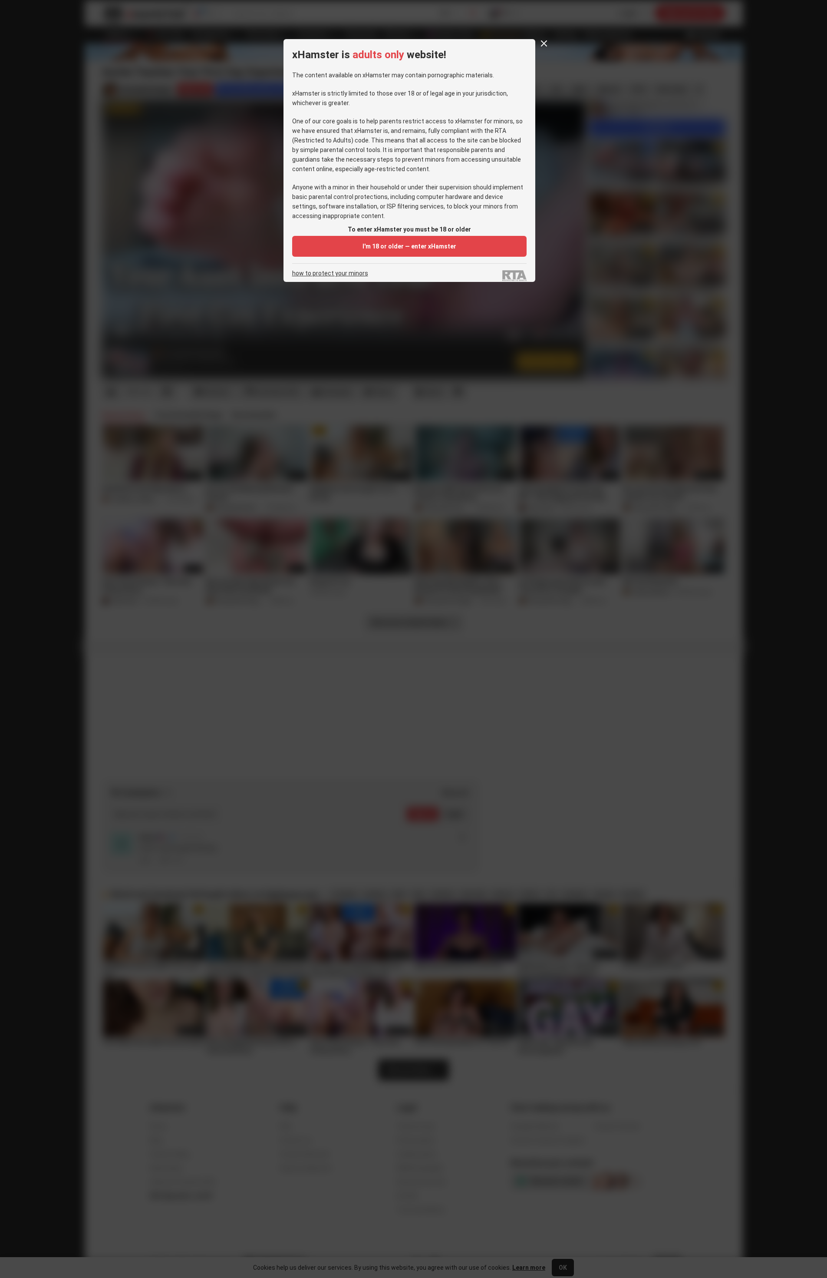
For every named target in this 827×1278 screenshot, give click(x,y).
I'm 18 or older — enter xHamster (409, 246)
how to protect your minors (330, 273)
